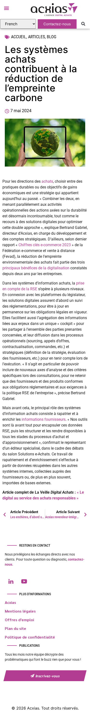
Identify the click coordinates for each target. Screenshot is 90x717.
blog (51, 36)
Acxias (10, 602)
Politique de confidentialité (30, 636)
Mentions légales (20, 611)
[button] (6, 8)
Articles (36, 36)
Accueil (18, 36)
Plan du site (15, 628)
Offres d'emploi (19, 619)
